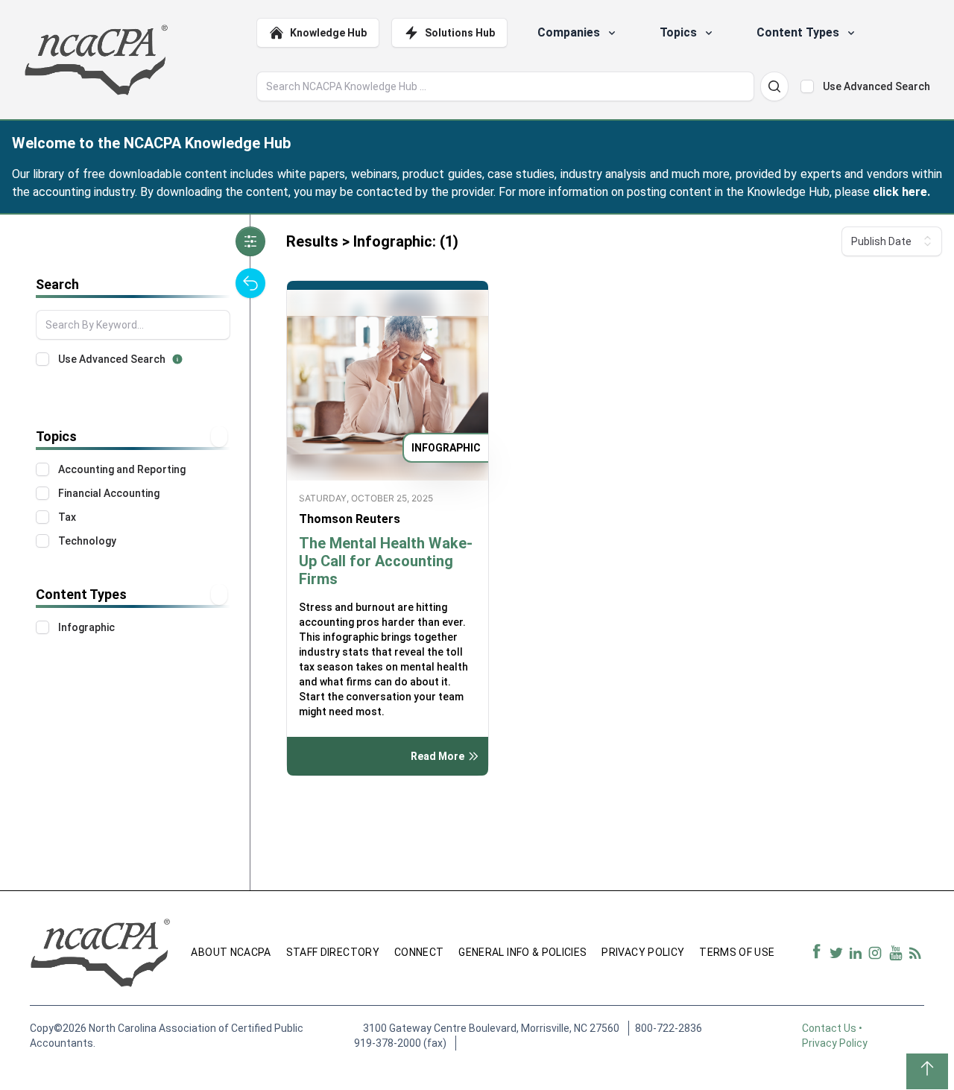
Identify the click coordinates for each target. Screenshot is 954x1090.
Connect (418, 952)
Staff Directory (332, 952)
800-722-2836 (668, 1028)
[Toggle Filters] (250, 241)
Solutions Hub (460, 33)
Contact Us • (833, 1028)
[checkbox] (807, 86)
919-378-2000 (387, 1043)
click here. (901, 192)
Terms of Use (736, 952)
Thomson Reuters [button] (349, 519)
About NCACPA (231, 952)
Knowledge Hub (328, 33)
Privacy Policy (642, 952)
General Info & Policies (522, 952)
